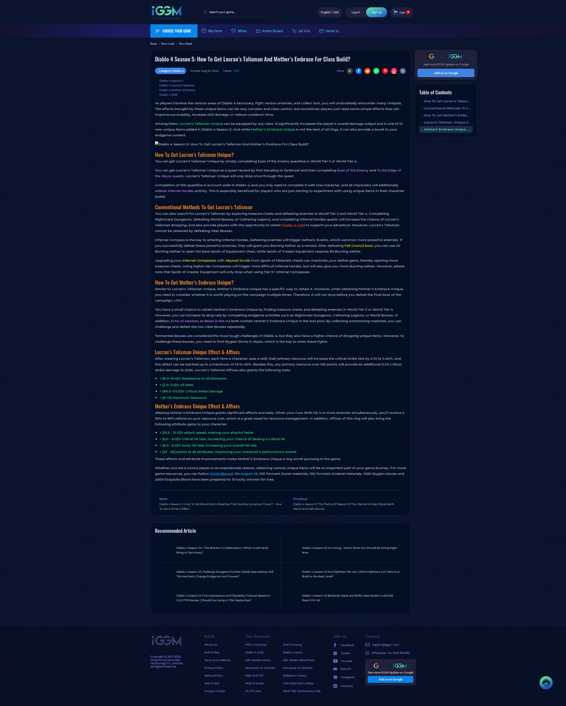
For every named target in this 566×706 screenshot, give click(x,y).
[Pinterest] (385, 71)
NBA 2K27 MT (254, 675)
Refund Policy (214, 675)
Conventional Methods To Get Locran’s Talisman (448, 108)
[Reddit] (367, 71)
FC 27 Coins (253, 691)
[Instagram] (394, 71)
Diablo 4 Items (292, 652)
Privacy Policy (214, 668)
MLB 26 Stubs (254, 683)
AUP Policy (212, 652)
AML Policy (212, 683)
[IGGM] (166, 18)
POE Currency (292, 644)
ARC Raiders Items (257, 660)
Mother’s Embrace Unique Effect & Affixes (448, 129)
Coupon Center (215, 691)
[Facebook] (359, 71)
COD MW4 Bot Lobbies (298, 683)
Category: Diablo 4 (171, 70)
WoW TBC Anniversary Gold (301, 691)
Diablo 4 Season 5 (171, 80)
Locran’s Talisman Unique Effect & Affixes (448, 122)
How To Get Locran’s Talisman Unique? (448, 101)
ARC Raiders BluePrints (298, 660)
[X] (350, 71)
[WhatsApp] (376, 71)
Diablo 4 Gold (168, 94)
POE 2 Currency (256, 644)
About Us (211, 644)
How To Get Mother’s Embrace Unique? (448, 115)
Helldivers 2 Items (295, 675)
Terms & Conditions (217, 660)
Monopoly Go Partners (260, 668)
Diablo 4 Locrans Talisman (176, 85)
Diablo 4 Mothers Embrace (177, 90)
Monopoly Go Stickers (297, 668)
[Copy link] (403, 71)
